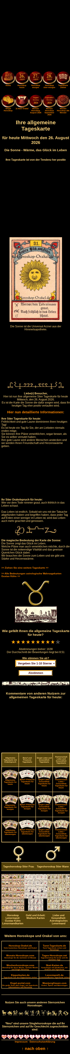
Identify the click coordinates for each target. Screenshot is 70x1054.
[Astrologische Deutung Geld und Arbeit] (35, 910)
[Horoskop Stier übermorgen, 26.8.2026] (49, 78)
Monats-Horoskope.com (20, 956)
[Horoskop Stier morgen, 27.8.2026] (36, 78)
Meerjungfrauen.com (54, 984)
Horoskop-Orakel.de (20, 946)
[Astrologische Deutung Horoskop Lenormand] (12, 910)
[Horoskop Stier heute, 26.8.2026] (22, 78)
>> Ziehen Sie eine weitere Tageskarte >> (24, 567)
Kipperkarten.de (20, 976)
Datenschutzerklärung (42, 1041)
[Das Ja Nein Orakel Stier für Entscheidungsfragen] (22, 106)
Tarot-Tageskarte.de (54, 947)
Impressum (21, 1041)
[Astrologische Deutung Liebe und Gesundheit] (58, 909)
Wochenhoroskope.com (20, 967)
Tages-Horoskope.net (54, 957)
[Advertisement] (35, 36)
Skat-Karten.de (54, 967)
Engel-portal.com (20, 985)
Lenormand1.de (54, 976)
